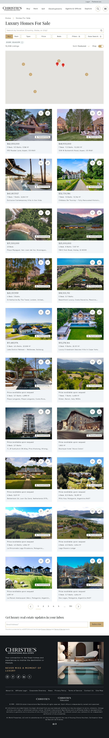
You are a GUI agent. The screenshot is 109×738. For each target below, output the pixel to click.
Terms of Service (59, 629)
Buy (9, 36)
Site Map (99, 690)
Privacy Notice (46, 629)
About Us (9, 690)
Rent (16, 36)
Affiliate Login (21, 690)
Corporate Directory (37, 690)
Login (88, 2)
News (50, 690)
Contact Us (89, 690)
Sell (43, 9)
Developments (55, 9)
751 (70, 606)
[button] (13, 42)
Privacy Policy (60, 690)
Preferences (96, 2)
